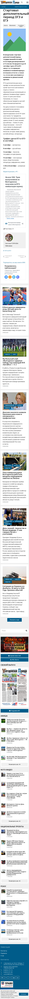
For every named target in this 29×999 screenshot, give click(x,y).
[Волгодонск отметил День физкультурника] (3, 805)
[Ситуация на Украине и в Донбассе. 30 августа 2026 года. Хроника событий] (14, 575)
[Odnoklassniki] (10, 977)
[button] (22, 2)
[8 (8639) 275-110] (2, 970)
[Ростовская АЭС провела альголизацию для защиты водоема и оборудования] (3, 913)
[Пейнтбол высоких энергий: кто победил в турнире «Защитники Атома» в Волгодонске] (3, 902)
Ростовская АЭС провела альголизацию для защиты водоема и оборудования (15, 913)
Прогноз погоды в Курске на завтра (14, 636)
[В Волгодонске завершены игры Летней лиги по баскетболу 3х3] (14, 296)
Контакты (4, 951)
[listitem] (6, 277)
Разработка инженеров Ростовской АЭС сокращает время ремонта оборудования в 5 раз (17, 892)
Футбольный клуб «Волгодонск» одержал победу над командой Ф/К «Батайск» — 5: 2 (14, 362)
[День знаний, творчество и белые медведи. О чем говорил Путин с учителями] (14, 517)
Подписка (4, 953)
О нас (2, 956)
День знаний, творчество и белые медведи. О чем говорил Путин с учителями (14, 531)
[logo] (10, 2)
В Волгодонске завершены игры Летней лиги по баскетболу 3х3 (14, 309)
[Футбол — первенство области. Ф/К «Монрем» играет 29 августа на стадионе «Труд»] (3, 730)
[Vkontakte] (6, 977)
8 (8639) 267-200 (8, 972)
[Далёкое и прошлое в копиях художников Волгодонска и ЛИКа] (3, 813)
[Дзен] (13, 977)
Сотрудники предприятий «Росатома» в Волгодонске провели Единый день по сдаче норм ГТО (17, 785)
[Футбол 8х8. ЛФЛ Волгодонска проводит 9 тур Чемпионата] (3, 758)
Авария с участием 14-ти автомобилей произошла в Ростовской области (15, 775)
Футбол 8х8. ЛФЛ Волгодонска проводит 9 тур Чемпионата (17, 757)
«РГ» (16, 171)
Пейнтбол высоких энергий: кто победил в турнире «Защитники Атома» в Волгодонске (17, 903)
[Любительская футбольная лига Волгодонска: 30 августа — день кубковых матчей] (3, 721)
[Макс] (17, 977)
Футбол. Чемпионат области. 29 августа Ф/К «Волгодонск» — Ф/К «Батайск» (17, 739)
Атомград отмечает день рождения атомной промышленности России (15, 931)
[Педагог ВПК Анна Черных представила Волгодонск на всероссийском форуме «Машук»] (3, 842)
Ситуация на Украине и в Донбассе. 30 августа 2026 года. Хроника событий (13, 588)
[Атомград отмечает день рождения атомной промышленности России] (3, 931)
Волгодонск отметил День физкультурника (15, 805)
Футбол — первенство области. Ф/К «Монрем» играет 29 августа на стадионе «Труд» (17, 730)
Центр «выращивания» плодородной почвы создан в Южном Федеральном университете (16, 872)
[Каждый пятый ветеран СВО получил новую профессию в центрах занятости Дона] (3, 853)
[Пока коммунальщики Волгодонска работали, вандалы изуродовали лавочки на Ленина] (14, 461)
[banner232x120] (14, 984)
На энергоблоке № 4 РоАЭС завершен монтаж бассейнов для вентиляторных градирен (16, 922)
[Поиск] (26, 631)
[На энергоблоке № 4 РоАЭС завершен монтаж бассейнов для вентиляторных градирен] (3, 922)
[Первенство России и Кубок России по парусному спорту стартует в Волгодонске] (3, 749)
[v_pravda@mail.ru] (2, 974)
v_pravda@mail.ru (8, 974)
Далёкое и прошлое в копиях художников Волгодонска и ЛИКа (16, 813)
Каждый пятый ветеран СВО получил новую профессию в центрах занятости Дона (16, 853)
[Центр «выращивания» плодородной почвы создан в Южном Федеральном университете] (3, 871)
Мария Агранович (9, 171)
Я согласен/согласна (14, 996)
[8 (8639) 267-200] (2, 972)
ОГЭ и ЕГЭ (8, 251)
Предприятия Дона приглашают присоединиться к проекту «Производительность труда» (17, 832)
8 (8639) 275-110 (8, 970)
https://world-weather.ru (14, 634)
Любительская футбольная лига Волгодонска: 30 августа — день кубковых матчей (17, 721)
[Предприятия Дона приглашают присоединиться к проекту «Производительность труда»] (3, 831)
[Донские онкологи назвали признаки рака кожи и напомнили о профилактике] (14, 401)
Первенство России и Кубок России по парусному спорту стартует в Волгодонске (16, 748)
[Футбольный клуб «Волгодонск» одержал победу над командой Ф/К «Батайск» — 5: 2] (14, 348)
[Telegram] (2, 977)
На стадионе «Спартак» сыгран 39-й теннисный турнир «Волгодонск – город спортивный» (17, 796)
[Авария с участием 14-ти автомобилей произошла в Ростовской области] (3, 775)
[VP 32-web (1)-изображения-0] (14, 687)
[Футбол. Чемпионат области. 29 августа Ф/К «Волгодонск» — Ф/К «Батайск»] (3, 739)
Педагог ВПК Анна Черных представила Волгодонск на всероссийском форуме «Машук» (16, 843)
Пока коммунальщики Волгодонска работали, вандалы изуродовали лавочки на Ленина (13, 475)
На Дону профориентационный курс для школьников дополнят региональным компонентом (17, 862)
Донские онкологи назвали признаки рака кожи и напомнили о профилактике (14, 415)
